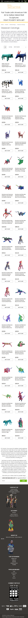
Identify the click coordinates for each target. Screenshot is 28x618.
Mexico (14, 574)
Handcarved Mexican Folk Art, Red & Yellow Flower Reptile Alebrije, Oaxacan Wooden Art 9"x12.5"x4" (7, 352)
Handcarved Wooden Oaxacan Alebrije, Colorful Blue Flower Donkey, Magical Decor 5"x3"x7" (20, 274)
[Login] (22, 1)
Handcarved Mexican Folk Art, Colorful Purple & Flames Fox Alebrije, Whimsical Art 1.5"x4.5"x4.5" (7, 326)
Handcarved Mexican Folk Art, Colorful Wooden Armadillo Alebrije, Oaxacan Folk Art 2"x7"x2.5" (7, 405)
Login (11, 514)
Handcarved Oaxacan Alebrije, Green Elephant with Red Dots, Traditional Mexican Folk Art (20, 117)
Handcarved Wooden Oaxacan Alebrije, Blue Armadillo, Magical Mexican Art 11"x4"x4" (20, 222)
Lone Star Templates (20, 616)
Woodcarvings (13, 24)
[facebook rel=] (12, 585)
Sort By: (10, 47)
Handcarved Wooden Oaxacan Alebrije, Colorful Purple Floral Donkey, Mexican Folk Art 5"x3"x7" (20, 248)
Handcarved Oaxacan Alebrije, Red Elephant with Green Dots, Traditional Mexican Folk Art (20, 144)
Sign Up (16, 514)
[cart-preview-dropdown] (25, 1)
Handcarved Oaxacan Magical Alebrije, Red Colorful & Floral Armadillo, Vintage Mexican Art (7, 170)
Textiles (14, 564)
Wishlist (14, 512)
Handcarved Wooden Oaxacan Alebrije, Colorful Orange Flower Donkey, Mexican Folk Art (7, 274)
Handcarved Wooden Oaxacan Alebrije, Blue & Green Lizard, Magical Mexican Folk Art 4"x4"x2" (20, 300)
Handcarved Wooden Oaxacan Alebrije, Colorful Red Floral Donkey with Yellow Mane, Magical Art (7, 300)
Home (2, 24)
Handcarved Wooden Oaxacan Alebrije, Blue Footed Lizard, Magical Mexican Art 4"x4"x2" (7, 248)
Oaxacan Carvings (21, 24)
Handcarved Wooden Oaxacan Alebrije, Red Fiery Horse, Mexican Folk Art (7, 222)
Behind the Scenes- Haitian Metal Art (14, 537)
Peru (14, 576)
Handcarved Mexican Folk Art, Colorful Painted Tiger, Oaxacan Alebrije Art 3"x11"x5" (7, 431)
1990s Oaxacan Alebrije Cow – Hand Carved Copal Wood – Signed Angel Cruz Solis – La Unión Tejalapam (7, 91)
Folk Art (6, 24)
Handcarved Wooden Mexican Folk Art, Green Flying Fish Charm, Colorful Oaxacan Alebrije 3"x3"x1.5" (20, 352)
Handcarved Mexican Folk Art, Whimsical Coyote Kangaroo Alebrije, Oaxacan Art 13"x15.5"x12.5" (20, 405)
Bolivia (14, 578)
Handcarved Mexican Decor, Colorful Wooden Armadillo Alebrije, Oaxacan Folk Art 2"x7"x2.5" (20, 379)
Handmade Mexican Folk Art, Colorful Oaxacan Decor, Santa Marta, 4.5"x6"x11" (20, 431)
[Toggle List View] (5, 47)
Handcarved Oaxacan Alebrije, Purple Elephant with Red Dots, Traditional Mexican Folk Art (7, 144)
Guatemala (14, 573)
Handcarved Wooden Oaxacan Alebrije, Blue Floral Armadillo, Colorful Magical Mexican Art (20, 196)
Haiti (14, 571)
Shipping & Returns (14, 515)
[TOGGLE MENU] (2, 1)
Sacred (14, 561)
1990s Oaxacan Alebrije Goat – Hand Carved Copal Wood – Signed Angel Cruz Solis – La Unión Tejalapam (20, 65)
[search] (19, 1)
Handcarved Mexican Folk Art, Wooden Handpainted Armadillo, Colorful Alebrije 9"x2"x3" (7, 379)
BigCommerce (9, 616)
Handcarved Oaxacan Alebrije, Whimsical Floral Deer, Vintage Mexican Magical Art (20, 170)
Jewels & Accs (14, 563)
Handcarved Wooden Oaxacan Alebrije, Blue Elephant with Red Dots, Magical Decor (20, 91)
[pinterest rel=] (14, 585)
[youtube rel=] (17, 585)
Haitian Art (14, 558)
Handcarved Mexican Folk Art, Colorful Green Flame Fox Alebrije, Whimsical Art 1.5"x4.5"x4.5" (20, 326)
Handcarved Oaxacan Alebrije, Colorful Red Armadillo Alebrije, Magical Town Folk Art (7, 196)
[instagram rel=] (11, 585)
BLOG (2, 539)
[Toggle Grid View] (2, 47)
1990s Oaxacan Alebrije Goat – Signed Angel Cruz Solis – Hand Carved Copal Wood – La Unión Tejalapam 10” (7, 65)
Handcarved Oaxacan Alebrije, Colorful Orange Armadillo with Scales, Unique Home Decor (7, 117)
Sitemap (12, 615)
